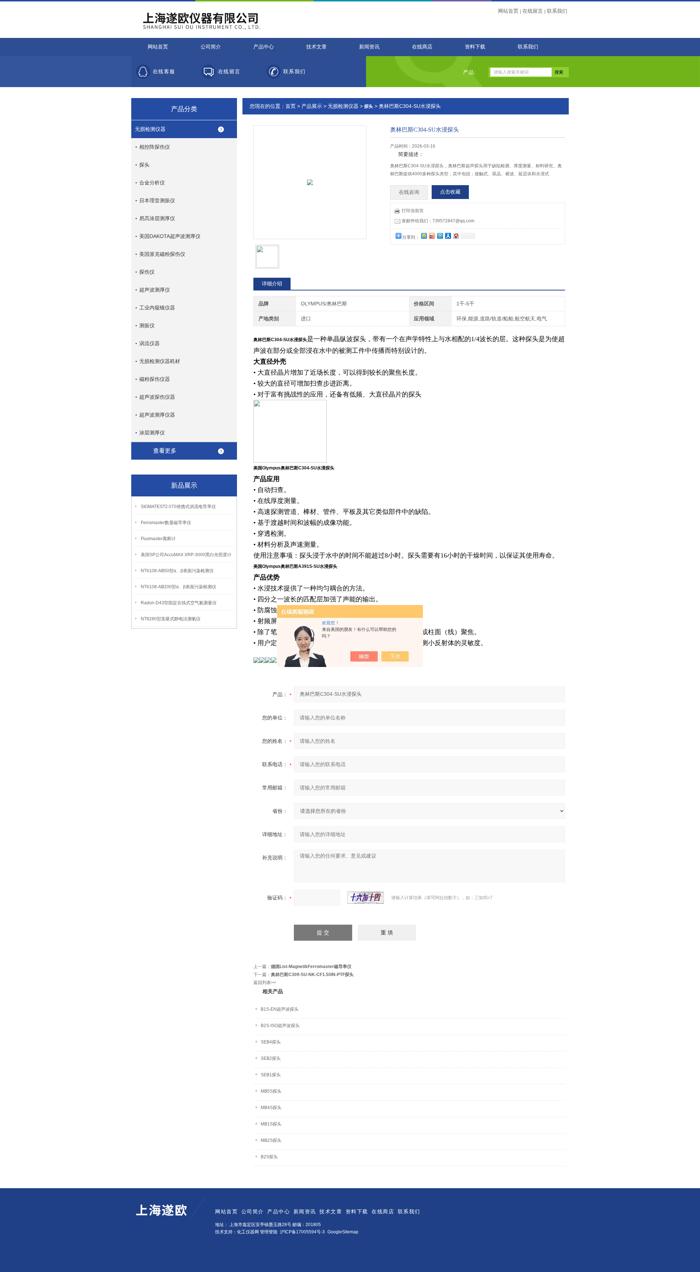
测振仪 (147, 325)
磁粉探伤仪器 (154, 379)
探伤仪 (147, 272)
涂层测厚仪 (152, 433)
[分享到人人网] (448, 235)
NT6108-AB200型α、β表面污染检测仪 (178, 586)
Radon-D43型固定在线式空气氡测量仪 (179, 602)
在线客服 (164, 71)
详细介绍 (272, 283)
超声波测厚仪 (154, 290)
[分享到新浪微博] (432, 235)
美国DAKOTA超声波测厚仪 (170, 236)
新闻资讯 (369, 47)
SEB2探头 (271, 1058)
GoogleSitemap (342, 1231)
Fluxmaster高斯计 (158, 538)
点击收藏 (450, 192)
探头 (144, 165)
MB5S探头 (271, 1091)
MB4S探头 (271, 1107)
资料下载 (475, 47)
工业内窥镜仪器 (157, 308)
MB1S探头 (271, 1124)
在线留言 (532, 11)
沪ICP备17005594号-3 (302, 1231)
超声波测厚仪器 (157, 415)
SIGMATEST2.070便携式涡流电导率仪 (178, 506)
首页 (290, 106)
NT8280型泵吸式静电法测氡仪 (171, 618)
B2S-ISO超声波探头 (280, 1025)
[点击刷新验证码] (365, 897)
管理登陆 (268, 1231)
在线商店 (422, 47)
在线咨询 (409, 192)
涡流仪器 (149, 343)
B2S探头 (269, 1156)
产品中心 (263, 47)
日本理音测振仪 (157, 200)
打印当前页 (413, 210)
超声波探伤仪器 (157, 397)
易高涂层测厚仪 (157, 218)
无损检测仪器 (150, 129)
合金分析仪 (152, 183)
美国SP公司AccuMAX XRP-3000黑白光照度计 (186, 554)
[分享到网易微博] (456, 235)
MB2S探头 (271, 1140)
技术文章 (316, 47)
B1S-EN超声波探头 (280, 1009)
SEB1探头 (271, 1074)
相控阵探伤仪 (154, 147)
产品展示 (312, 106)
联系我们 (557, 11)
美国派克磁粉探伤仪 (162, 254)
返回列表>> (264, 982)
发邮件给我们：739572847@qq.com (438, 220)
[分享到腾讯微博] (440, 235)
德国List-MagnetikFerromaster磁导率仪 (311, 966)
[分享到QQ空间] (424, 235)
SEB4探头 (271, 1042)
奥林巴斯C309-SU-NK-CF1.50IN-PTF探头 (312, 974)
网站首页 (508, 11)
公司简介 (211, 47)
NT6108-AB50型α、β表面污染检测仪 (177, 570)
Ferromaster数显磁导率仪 (166, 522)
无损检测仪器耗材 (159, 361)
